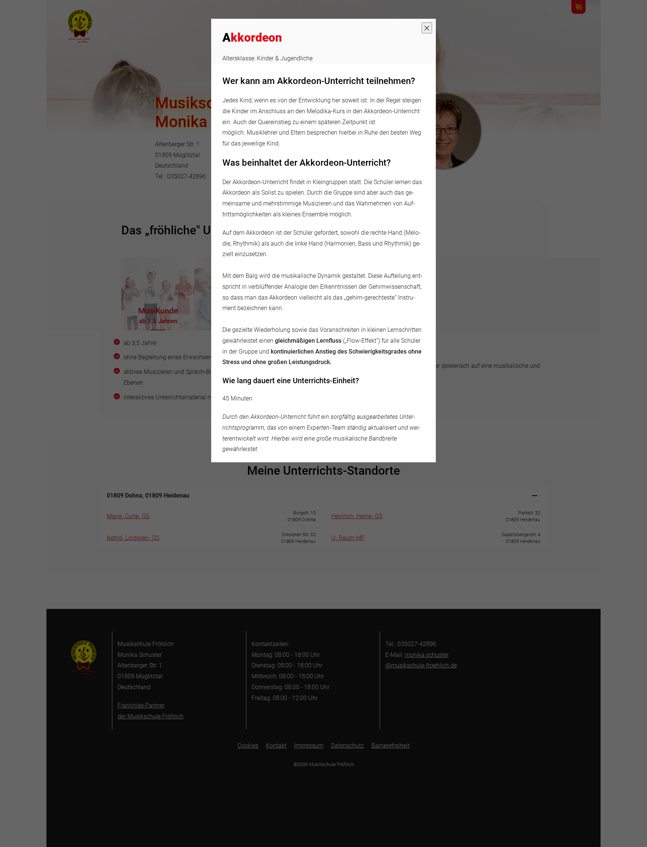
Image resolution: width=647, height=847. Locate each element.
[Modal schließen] (427, 27)
